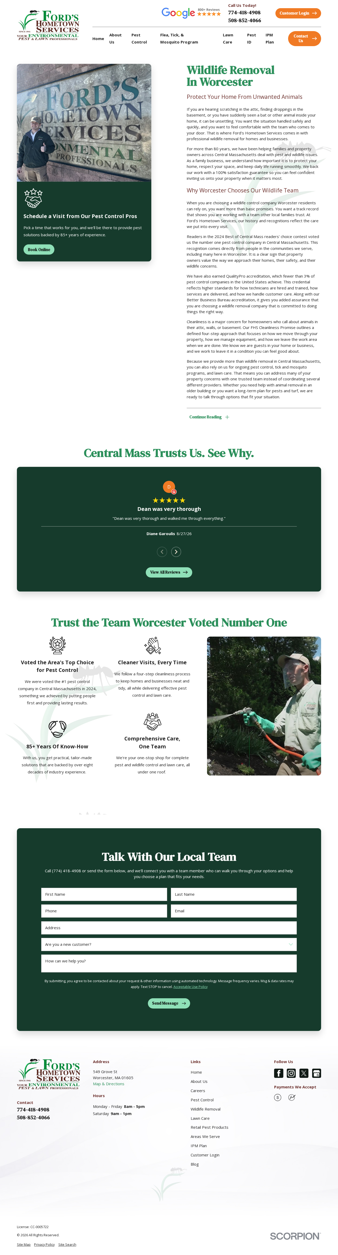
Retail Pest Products (209, 1127)
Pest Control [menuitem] (139, 38)
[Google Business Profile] (316, 1073)
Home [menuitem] (98, 38)
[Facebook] (278, 1073)
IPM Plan (199, 1145)
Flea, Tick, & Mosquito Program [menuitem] (179, 38)
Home (196, 1072)
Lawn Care (200, 1118)
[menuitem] (24, 1245)
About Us (199, 1081)
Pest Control (202, 1099)
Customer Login (205, 1154)
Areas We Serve (205, 1136)
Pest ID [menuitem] (251, 38)
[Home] (48, 25)
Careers (198, 1090)
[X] (304, 1073)
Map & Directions (108, 1083)
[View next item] (176, 552)
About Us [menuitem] (115, 38)
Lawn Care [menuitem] (228, 38)
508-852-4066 (244, 20)
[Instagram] (291, 1073)
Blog (195, 1164)
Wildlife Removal (205, 1109)
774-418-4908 (244, 12)
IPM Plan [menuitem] (270, 38)
